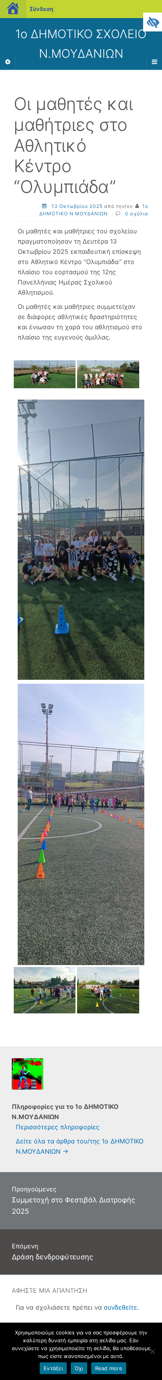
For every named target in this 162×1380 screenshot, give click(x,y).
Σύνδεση (41, 9)
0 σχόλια (136, 214)
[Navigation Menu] (154, 62)
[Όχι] (152, 1351)
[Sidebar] (8, 62)
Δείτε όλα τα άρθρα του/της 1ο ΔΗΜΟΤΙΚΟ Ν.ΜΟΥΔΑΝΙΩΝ (80, 1146)
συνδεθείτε (120, 1307)
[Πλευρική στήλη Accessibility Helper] (152, 22)
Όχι (79, 1368)
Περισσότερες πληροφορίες (57, 1127)
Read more (108, 1368)
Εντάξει (53, 1368)
